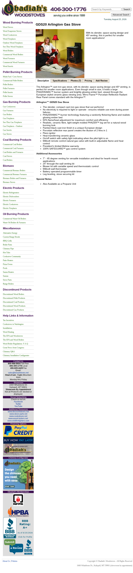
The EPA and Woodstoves (13, 336)
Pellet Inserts (8, 92)
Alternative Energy (10, 233)
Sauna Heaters (8, 272)
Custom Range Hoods (11, 237)
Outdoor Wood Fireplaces (13, 43)
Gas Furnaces (8, 110)
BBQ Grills (7, 241)
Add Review (102, 80)
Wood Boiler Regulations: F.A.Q (15, 344)
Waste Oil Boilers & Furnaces (14, 222)
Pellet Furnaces (9, 88)
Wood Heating (8, 332)
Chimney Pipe (8, 249)
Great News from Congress (13, 348)
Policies (14, 561)
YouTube (18, 406)
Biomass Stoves (9, 182)
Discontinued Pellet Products (14, 298)
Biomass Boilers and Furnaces (14, 178)
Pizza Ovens (7, 264)
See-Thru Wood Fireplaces (13, 47)
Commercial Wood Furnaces (14, 62)
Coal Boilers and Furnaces (13, 152)
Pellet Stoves (8, 96)
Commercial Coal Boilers (12, 144)
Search (126, 9)
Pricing (88, 80)
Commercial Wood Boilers (13, 54)
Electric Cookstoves (10, 204)
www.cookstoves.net (18, 416)
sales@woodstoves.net (18, 373)
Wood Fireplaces (9, 39)
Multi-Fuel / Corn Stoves (12, 77)
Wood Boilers (8, 51)
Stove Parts (7, 280)
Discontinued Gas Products (13, 310)
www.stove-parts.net (18, 414)
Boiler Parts (7, 245)
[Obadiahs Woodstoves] (56, 17)
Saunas (5, 276)
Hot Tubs (6, 252)
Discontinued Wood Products (14, 306)
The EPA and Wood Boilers (13, 340)
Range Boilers (8, 284)
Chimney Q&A (9, 351)
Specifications (60, 80)
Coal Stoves (7, 156)
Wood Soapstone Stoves (12, 31)
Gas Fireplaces (8, 118)
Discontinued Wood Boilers (13, 294)
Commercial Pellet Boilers (13, 80)
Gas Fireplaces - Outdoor (12, 126)
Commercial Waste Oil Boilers (14, 219)
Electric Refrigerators (11, 192)
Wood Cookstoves (10, 35)
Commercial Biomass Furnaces (15, 174)
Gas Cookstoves (9, 107)
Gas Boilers (7, 114)
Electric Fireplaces (10, 208)
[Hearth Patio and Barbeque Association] (18, 516)
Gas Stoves (7, 134)
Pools (5, 268)
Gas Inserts (7, 130)
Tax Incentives (8, 320)
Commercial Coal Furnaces (13, 148)
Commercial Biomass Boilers (14, 170)
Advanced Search (121, 15)
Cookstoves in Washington (13, 324)
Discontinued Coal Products (13, 302)
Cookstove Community (12, 256)
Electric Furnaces (9, 200)
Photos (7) (76, 80)
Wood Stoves (8, 27)
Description (43, 80)
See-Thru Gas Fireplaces (12, 122)
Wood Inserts (8, 66)
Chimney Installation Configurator (16, 355)
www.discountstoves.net (18, 411)
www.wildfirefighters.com (18, 421)
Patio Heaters (8, 260)
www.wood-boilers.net (18, 418)
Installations (7, 328)
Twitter (18, 404)
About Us (6, 561)
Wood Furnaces (9, 58)
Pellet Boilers (8, 84)
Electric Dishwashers (11, 196)
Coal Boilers (7, 160)
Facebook (18, 402)
